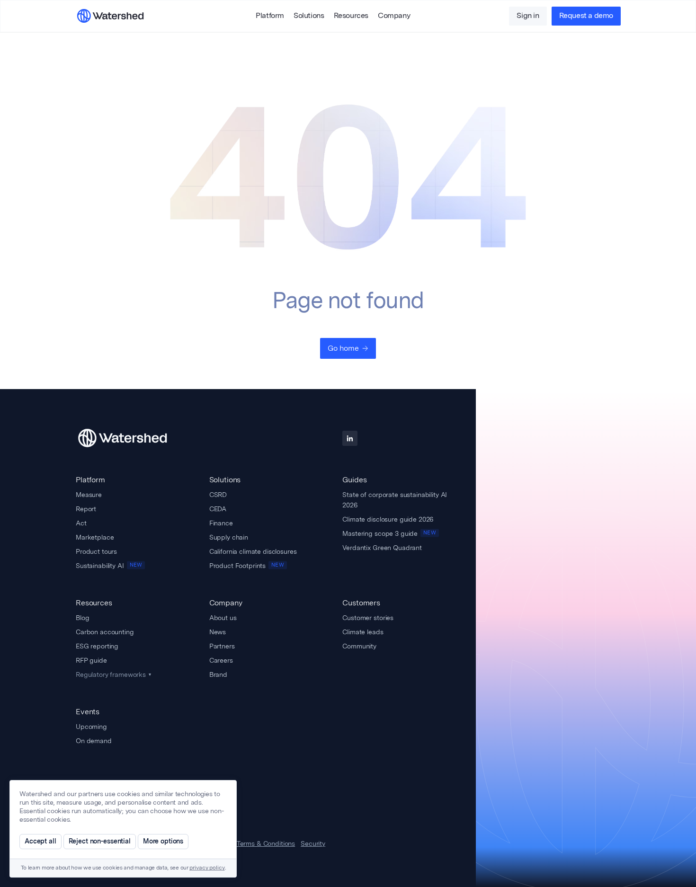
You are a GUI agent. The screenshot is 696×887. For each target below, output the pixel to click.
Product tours (96, 551)
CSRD (218, 494)
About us (223, 617)
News (217, 632)
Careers (221, 660)
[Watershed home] (131, 438)
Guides (354, 479)
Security (313, 844)
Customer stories (367, 617)
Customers (361, 602)
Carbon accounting (105, 632)
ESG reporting (97, 646)
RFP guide (91, 660)
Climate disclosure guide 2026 (387, 519)
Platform (270, 16)
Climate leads (362, 632)
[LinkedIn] (349, 438)
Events (87, 711)
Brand (218, 674)
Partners (222, 646)
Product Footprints (246, 565)
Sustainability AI (109, 565)
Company (394, 16)
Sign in (528, 16)
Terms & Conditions (266, 844)
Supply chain (228, 537)
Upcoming (91, 726)
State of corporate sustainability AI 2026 (394, 500)
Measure (89, 494)
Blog (82, 617)
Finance (221, 523)
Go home (343, 348)
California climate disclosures (253, 551)
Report (86, 509)
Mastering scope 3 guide (389, 533)
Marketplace (95, 537)
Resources (351, 16)
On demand (94, 741)
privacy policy (206, 868)
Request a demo (586, 16)
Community (359, 646)
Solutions (309, 16)
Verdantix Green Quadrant (382, 547)
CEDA (217, 509)
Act (81, 523)
